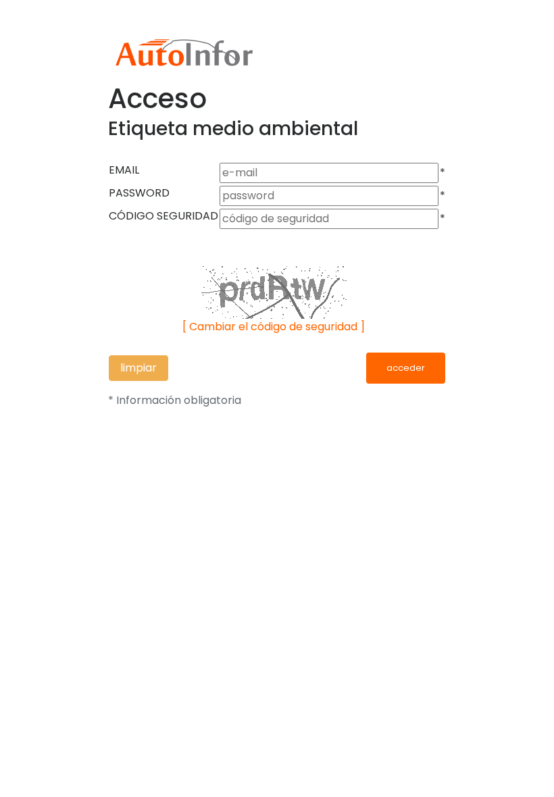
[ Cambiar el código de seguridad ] (273, 326)
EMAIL (124, 170)
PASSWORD (139, 193)
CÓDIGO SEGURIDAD (163, 216)
